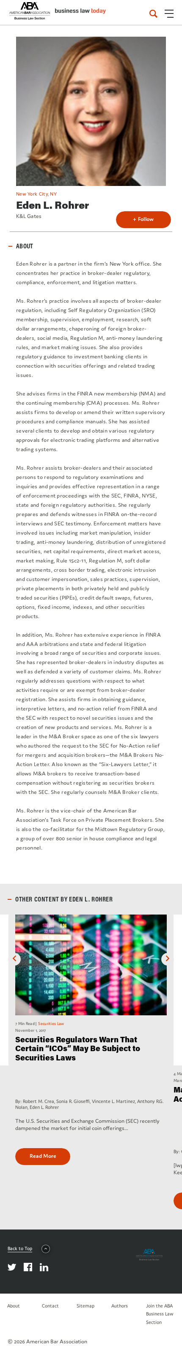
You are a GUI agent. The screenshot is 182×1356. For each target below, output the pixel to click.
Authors (119, 1305)
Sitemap (85, 1305)
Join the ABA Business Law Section (160, 1313)
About (13, 1305)
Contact (50, 1305)
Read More (43, 1156)
